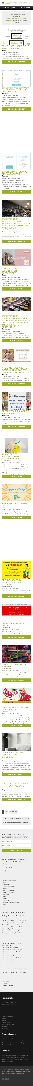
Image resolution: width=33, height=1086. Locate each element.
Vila (13, 933)
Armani (9, 933)
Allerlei (4, 882)
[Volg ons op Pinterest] (8, 1079)
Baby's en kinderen (9, 868)
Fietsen (5, 898)
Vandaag (4, 916)
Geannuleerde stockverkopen (11, 902)
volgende (13, 812)
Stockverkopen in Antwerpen (10, 947)
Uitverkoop (6, 900)
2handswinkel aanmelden (9, 1006)
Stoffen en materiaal (9, 872)
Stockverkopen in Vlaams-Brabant (12, 956)
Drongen (5, 983)
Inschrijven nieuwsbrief (8, 1008)
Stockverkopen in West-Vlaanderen (12, 951)
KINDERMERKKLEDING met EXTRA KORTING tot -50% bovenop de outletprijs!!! (16, 370)
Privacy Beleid (6, 1022)
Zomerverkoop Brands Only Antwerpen (14, 173)
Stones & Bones (11, 927)
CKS (7, 925)
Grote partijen (6, 884)
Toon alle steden (8, 985)
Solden (5, 904)
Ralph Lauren (21, 929)
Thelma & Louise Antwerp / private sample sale (16, 785)
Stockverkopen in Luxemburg (11, 966)
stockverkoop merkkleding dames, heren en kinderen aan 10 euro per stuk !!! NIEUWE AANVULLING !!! (16, 223)
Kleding (5, 863)
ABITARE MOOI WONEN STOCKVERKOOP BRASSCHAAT (13, 754)
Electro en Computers (9, 892)
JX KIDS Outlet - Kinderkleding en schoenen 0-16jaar (12, 456)
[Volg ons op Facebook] (3, 1079)
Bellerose (4, 929)
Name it (14, 929)
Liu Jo (12, 922)
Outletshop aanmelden (8, 1004)
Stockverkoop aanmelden (9, 1002)
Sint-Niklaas (6, 981)
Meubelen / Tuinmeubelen (10, 890)
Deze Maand (20, 916)
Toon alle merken (7, 935)
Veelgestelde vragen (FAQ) (9, 1016)
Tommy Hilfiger (6, 922)
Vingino (4, 933)
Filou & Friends (12, 931)
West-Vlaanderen (23, 1038)
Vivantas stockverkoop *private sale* (15, 708)
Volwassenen (7, 866)
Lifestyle (5, 888)
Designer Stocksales (8, 886)
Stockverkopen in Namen (10, 962)
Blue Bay (24, 922)
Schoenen (5, 878)
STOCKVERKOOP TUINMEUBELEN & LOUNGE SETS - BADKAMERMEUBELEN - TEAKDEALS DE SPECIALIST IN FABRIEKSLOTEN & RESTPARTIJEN (16, 321)
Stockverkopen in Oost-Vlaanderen (12, 949)
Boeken (5, 896)
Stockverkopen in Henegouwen (11, 960)
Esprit (9, 929)
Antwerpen (6, 975)
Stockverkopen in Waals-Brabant (12, 958)
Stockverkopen (14, 973)
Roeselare (5, 979)
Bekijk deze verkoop (16, 62)
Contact (4, 1018)
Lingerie (6, 870)
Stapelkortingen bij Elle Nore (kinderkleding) (15, 47)
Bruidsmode (7, 874)
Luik (16, 1043)
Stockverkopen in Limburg (10, 953)
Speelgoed (6, 894)
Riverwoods (20, 925)
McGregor (4, 931)
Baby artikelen (7, 876)
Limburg (4, 1041)
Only (19, 931)
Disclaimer (5, 1026)
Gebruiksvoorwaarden (8, 1024)
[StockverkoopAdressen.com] (16, 3)
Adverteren (5, 1020)
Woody (4, 927)
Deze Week (11, 916)
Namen (12, 1043)
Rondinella (20, 927)
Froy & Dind (18, 933)
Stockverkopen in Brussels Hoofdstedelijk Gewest (16, 968)
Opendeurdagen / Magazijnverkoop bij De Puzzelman (15, 582)
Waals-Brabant (21, 1041)
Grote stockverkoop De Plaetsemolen (15, 412)
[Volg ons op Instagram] (6, 1079)
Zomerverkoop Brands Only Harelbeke (14, 90)
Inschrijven (16, 850)
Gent (4, 977)
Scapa (25, 927)
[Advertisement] (16, 133)
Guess (3, 925)
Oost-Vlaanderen (13, 1038)
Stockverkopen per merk (14, 921)
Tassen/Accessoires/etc (9, 880)
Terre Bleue (13, 925)
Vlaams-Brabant (11, 1041)
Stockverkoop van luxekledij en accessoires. (12, 271)
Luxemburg (21, 1043)
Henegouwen (5, 1043)
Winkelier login (6, 1028)
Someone (18, 922)
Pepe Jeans (25, 931)
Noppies (27, 925)
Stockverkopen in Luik (9, 964)
